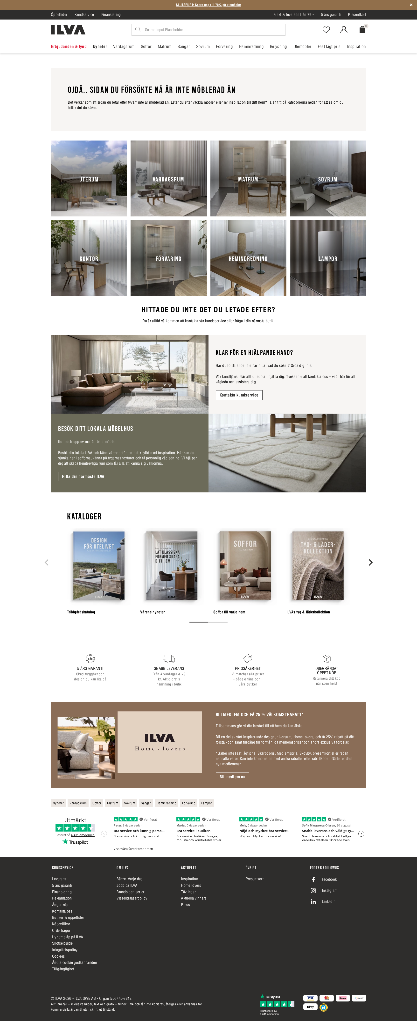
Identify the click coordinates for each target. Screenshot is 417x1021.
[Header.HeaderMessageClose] (411, 5)
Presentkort (357, 14)
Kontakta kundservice (239, 395)
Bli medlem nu (232, 776)
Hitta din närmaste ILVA (83, 476)
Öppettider (59, 14)
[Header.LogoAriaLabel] (68, 29)
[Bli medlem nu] (129, 744)
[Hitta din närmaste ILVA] (287, 453)
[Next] (370, 562)
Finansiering (111, 14)
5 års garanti (331, 14)
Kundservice (84, 14)
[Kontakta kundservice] (129, 374)
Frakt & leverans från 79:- (294, 14)
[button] (324, 1007)
